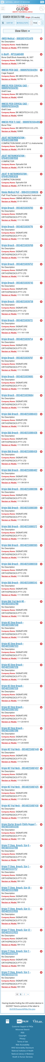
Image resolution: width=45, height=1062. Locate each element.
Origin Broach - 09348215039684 (17, 395)
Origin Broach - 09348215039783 (17, 207)
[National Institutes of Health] (3, 2)
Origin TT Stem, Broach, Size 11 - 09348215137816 (17, 910)
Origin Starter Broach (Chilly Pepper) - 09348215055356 (19, 825)
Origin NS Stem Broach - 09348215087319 (13, 687)
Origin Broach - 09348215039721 (17, 320)
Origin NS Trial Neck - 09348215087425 (20, 786)
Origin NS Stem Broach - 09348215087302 (13, 708)
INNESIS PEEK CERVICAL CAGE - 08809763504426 (15, 105)
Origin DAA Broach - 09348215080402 (19, 470)
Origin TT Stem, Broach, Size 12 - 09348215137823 (17, 931)
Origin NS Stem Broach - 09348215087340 (13, 624)
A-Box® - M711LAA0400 (13, 54)
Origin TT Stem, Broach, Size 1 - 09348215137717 (16, 867)
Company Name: (8, 44)
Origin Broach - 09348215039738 (17, 301)
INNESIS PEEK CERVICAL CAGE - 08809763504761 (15, 87)
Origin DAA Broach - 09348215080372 (19, 526)
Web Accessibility (22, 1044)
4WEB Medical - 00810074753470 (17, 38)
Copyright (22, 1035)
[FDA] (42, 2)
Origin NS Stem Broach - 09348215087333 (13, 645)
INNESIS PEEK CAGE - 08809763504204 (20, 70)
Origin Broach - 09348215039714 (17, 339)
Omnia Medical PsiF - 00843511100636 (20, 192)
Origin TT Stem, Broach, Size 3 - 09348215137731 (16, 973)
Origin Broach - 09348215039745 (17, 282)
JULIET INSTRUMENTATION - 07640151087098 (14, 139)
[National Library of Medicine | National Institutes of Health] (22, 1022)
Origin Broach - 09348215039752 (17, 264)
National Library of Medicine (18, 2)
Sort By (9, 23)
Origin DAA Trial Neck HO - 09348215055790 (14, 602)
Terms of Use (22, 1041)
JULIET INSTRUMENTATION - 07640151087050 (14, 157)
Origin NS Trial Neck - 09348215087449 (20, 749)
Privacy (22, 1038)
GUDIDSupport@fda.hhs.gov (22, 1009)
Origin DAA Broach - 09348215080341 (19, 582)
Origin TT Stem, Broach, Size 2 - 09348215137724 (16, 952)
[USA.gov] (37, 1022)
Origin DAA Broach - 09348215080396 (19, 489)
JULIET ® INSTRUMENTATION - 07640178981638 (15, 175)
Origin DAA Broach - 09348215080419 (19, 451)
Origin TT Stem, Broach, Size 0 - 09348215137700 (16, 846)
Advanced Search (23, 1029)
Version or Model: (9, 47)
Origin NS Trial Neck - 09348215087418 (20, 805)
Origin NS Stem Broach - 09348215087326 (13, 666)
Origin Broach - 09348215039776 (17, 226)
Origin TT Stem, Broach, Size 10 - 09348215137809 (17, 889)
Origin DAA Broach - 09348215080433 (19, 414)
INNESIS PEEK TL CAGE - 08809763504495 (21, 122)
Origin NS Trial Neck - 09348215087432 (20, 768)
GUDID (22, 9)
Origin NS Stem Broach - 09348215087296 (13, 729)
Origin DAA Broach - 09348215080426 (19, 432)
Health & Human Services (22, 1057)
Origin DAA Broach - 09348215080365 (19, 545)
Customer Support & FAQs (22, 1026)
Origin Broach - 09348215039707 (17, 357)
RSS (22, 1032)
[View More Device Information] (41, 38)
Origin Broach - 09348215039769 (17, 245)
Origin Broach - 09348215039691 (17, 376)
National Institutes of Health (22, 1050)
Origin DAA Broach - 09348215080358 (19, 564)
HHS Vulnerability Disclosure (22, 1047)
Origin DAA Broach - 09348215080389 (19, 507)
